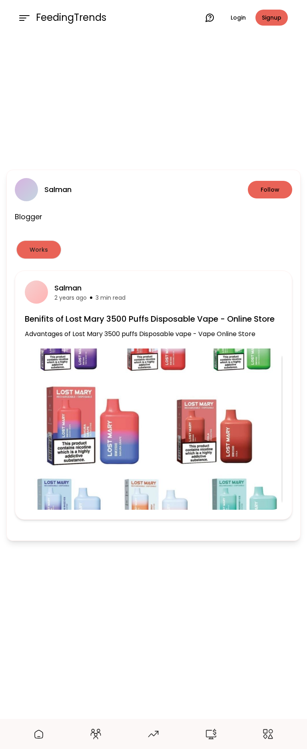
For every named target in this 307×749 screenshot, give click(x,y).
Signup (271, 18)
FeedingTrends (71, 17)
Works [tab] (39, 250)
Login (238, 18)
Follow (270, 190)
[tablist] (153, 250)
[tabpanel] (153, 395)
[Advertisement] (153, 101)
